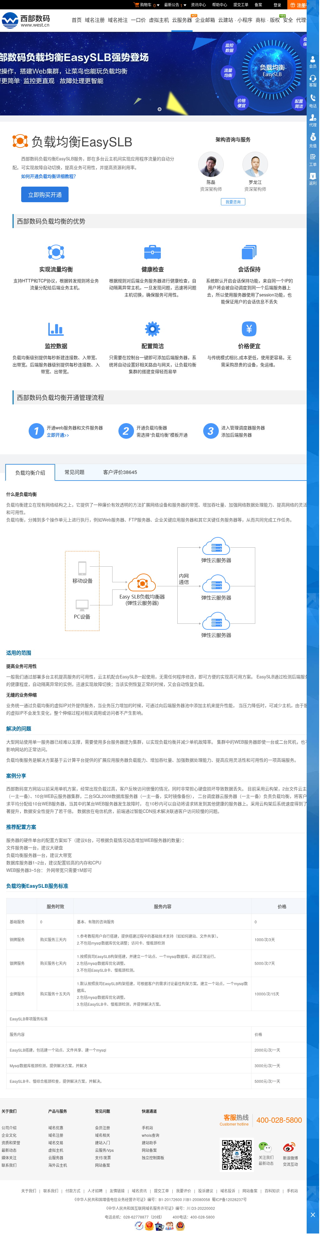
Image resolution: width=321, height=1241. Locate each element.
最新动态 (9, 1150)
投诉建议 (205, 1190)
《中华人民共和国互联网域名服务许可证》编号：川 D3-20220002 (159, 1208)
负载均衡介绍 (30, 472)
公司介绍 (9, 1127)
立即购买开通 (45, 194)
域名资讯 (139, 1190)
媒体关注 (9, 1157)
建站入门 (102, 1142)
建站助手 (149, 1142)
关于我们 (28, 1190)
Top (313, 1204)
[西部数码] (26, 20)
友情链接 (117, 1190)
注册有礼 (305, 5)
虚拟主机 (159, 19)
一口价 (138, 19)
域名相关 (102, 1135)
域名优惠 (55, 1127)
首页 (77, 19)
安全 (288, 19)
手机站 (147, 1127)
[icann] (139, 1226)
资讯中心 (198, 4)
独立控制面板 (153, 1157)
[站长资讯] (159, 1226)
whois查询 (150, 1135)
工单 (313, 164)
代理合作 (306, 19)
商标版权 (268, 19)
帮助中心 (219, 4)
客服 (313, 84)
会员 (313, 66)
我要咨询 (233, 201)
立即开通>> (58, 435)
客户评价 (120, 472)
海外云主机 (57, 1165)
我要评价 (183, 1190)
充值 (313, 145)
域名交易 (55, 1142)
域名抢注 (118, 19)
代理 (313, 124)
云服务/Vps (104, 1150)
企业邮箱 (205, 19)
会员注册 (102, 1127)
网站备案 (102, 1165)
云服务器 (182, 19)
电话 (313, 105)
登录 (277, 4)
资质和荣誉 (11, 1142)
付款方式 (72, 1190)
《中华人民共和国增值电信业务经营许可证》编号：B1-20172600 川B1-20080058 (141, 1199)
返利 (313, 183)
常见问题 (74, 472)
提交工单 (240, 4)
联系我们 (9, 1165)
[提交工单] (170, 1226)
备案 (258, 4)
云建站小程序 (235, 19)
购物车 (148, 5)
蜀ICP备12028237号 (229, 1199)
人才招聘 (95, 1190)
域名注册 (95, 19)
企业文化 (9, 1135)
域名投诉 (227, 1190)
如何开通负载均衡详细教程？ (49, 176)
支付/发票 (103, 1157)
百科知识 (272, 1190)
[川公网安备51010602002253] (180, 1226)
